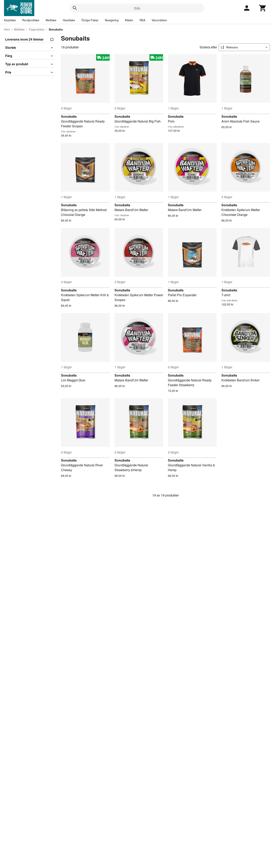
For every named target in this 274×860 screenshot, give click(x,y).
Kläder (129, 20)
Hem (7, 29)
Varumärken (159, 20)
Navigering (112, 20)
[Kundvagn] (263, 8)
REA (142, 20)
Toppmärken (37, 29)
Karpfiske (10, 20)
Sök (137, 8)
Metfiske (51, 20)
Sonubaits (69, 116)
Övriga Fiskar (89, 20)
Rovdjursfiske (30, 20)
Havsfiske (69, 20)
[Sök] (75, 8)
